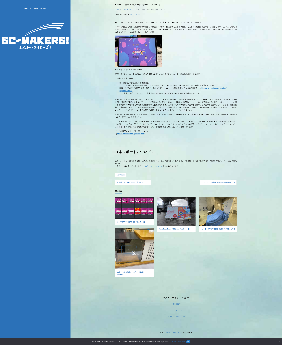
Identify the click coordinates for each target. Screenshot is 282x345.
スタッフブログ (34, 8)
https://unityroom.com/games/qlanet (130, 134)
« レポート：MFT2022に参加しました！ (133, 182)
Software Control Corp (173, 332)
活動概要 (26, 8)
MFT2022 (121, 175)
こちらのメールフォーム (153, 166)
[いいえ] (279, 342)
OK (188, 341)
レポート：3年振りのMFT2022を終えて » (218, 182)
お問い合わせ (43, 8)
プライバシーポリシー (176, 316)
